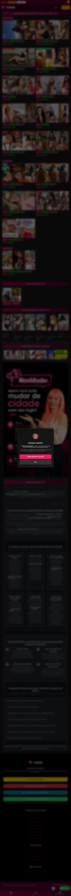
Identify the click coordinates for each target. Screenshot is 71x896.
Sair (35, 462)
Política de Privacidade (37, 451)
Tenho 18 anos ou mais (35, 456)
